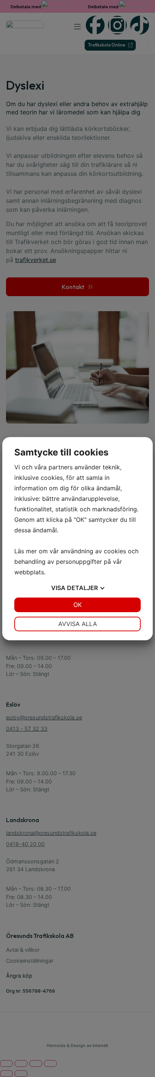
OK (77, 604)
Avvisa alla (77, 624)
